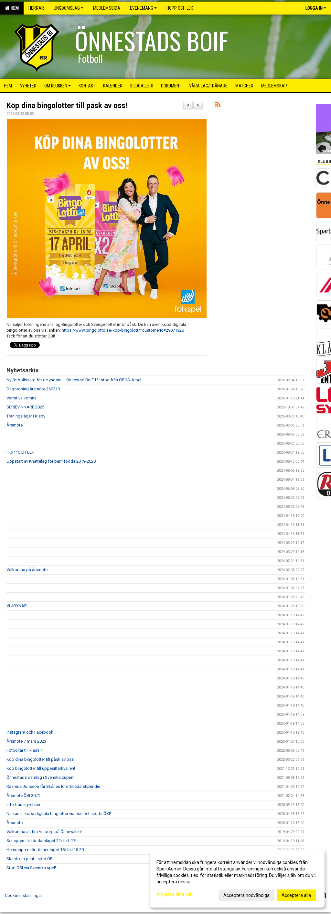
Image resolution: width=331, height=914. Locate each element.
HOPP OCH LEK (20, 452)
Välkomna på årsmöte (27, 569)
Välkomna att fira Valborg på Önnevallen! (44, 831)
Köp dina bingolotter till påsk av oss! (66, 105)
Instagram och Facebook (29, 732)
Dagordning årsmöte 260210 (33, 389)
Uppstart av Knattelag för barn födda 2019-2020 (51, 461)
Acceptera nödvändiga (246, 895)
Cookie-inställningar (23, 895)
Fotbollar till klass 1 (24, 750)
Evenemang (141, 8)
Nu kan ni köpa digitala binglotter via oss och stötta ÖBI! (58, 813)
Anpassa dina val (173, 894)
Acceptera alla (296, 895)
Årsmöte (14, 425)
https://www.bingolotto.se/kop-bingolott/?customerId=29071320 (123, 330)
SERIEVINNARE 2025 (25, 407)
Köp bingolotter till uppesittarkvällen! (40, 768)
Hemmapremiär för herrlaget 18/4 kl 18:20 (45, 849)
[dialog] (237, 878)
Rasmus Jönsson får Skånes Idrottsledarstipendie (53, 786)
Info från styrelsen (23, 804)
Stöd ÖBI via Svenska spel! (31, 867)
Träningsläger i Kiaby (25, 416)
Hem (14, 8)
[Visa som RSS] (217, 105)
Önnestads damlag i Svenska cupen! (40, 777)
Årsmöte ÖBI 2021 (23, 795)
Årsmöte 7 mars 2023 (26, 741)
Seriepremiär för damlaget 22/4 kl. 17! (41, 840)
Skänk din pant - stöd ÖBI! (30, 858)
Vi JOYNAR (16, 605)
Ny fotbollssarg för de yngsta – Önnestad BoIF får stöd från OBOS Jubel (73, 379)
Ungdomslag (67, 8)
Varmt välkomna (21, 398)
